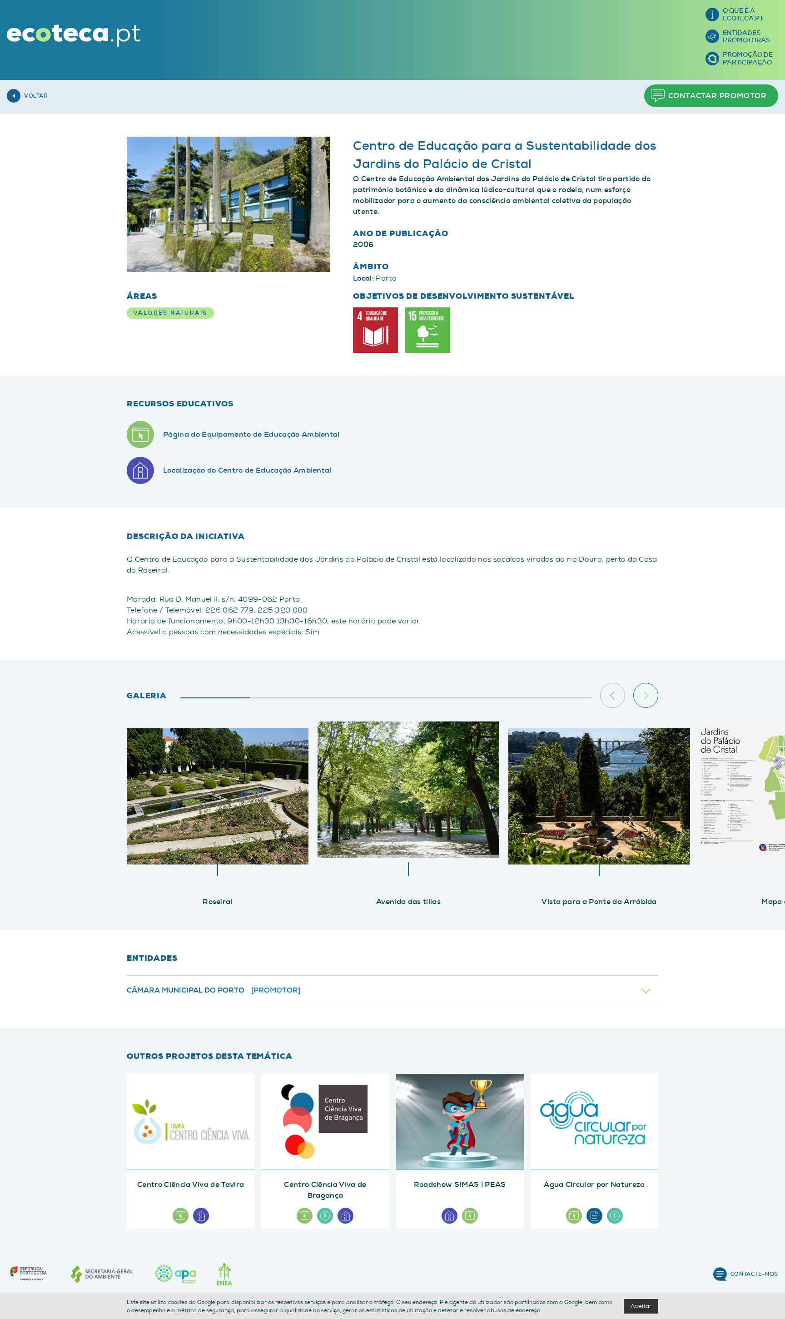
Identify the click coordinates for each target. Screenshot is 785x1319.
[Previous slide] (612, 695)
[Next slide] (645, 695)
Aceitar (641, 1306)
